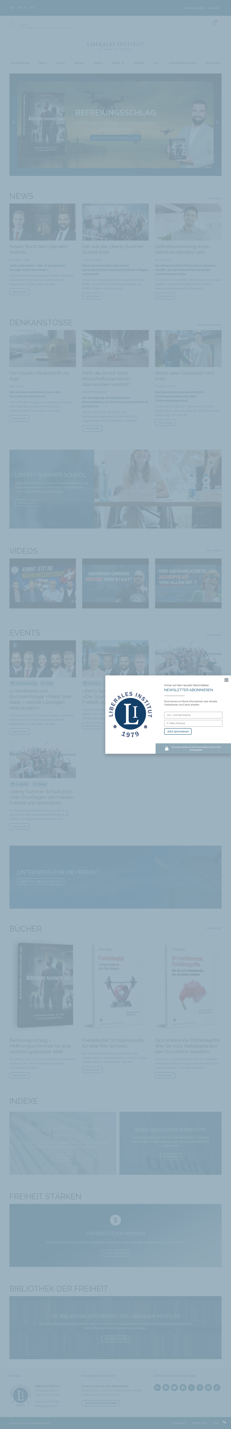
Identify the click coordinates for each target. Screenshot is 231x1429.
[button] (226, 680)
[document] (115, 714)
